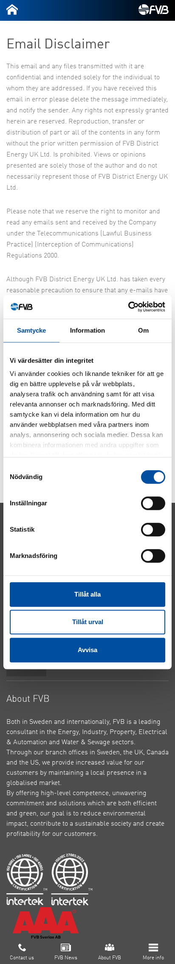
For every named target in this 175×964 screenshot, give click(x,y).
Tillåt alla (87, 594)
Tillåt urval (87, 621)
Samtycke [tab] (31, 330)
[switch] (153, 503)
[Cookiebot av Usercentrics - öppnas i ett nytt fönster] (128, 306)
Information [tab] (87, 330)
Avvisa (87, 649)
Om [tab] (143, 330)
